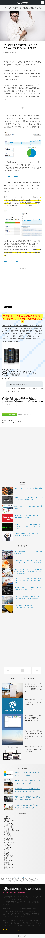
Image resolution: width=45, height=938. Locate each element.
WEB (5, 818)
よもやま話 (7, 829)
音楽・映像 (7, 867)
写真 (5, 849)
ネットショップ (8, 828)
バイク (6, 846)
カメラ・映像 (8, 838)
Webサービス (8, 819)
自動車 (6, 862)
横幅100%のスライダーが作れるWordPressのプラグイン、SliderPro (33, 749)
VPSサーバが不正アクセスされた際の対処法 (28, 488)
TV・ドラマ (7, 856)
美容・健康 (7, 861)
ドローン (6, 844)
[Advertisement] (22, 284)
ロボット (6, 841)
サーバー (6, 827)
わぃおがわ (23, 2)
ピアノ (6, 868)
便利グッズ (7, 848)
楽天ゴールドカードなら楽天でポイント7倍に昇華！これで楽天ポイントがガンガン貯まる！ (28, 580)
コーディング (8, 825)
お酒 (5, 857)
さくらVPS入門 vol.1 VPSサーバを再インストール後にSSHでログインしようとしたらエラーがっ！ (28, 526)
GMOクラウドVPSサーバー (12, 370)
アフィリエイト (8, 824)
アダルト (6, 832)
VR (5, 817)
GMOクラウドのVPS (11, 177)
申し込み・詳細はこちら (11, 375)
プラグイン (7, 823)
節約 (5, 858)
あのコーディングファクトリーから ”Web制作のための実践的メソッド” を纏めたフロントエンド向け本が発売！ (28, 571)
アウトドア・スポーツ (10, 830)
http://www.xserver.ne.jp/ (11, 930)
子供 (5, 851)
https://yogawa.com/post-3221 (20, 384)
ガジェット (7, 839)
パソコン (6, 847)
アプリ (6, 833)
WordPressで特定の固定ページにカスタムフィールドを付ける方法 (33, 702)
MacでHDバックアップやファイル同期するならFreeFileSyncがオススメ (33, 717)
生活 (5, 854)
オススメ (6, 837)
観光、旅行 (7, 864)
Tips (5, 822)
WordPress (7, 820)
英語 (5, 863)
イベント (6, 835)
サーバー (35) (16, 421)
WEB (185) (6, 421)
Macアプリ (7, 834)
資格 (5, 866)
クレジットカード (9, 842)
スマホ (6, 843)
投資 (5, 852)
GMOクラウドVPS (9, 422)
